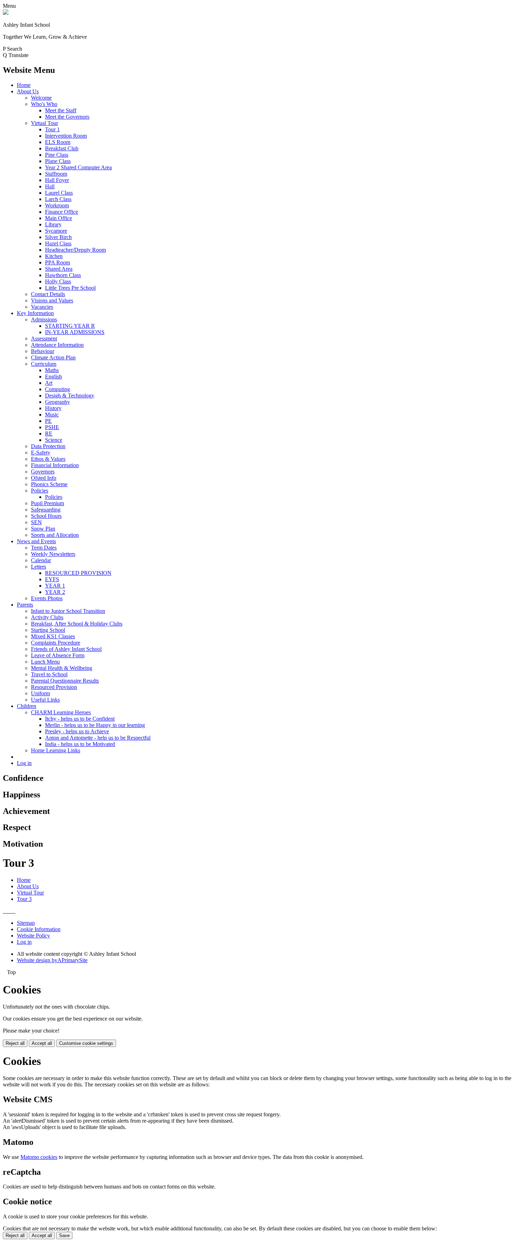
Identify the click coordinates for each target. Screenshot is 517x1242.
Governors (43, 472)
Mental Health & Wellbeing (61, 668)
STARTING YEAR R (70, 326)
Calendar (41, 560)
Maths (52, 370)
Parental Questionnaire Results (65, 681)
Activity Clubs (47, 617)
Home (24, 85)
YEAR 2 (55, 592)
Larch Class (58, 199)
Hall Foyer (57, 180)
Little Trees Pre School (70, 288)
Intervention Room (66, 136)
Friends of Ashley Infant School (66, 649)
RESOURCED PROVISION (78, 573)
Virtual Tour (44, 123)
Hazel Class (58, 243)
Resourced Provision (54, 687)
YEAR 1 (55, 586)
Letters (38, 567)
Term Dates (44, 548)
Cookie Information (38, 929)
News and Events (36, 541)
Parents (25, 605)
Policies (39, 491)
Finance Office (61, 212)
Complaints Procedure (55, 643)
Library (53, 224)
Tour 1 (52, 129)
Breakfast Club (61, 148)
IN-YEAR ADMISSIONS (74, 332)
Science (53, 440)
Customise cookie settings (86, 1043)
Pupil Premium (47, 503)
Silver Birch (58, 237)
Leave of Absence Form (57, 655)
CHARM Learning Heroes (61, 712)
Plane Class (58, 161)
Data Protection (48, 446)
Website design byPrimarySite (52, 960)
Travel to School (49, 674)
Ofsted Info (43, 478)
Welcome (41, 98)
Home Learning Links (55, 750)
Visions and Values (52, 300)
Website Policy (33, 936)
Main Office (58, 218)
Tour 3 (24, 899)
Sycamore (56, 231)
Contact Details (48, 294)
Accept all (42, 1043)
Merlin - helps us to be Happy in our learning (95, 725)
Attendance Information (57, 345)
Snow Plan (43, 529)
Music (52, 415)
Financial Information (55, 465)
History (53, 408)
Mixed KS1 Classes (53, 636)
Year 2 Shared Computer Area (78, 167)
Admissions (44, 319)
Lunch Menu (45, 662)
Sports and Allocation (55, 535)
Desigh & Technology (69, 396)
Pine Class (56, 155)
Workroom (57, 205)
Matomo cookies (38, 1157)
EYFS (52, 579)
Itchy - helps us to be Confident (80, 719)
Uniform (40, 693)
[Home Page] (5, 13)
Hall (50, 186)
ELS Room (57, 142)
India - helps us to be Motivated (80, 744)
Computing (57, 389)
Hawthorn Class (63, 275)
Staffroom (56, 174)
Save (64, 1235)
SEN (36, 522)
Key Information (35, 313)
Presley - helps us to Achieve (77, 731)
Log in (24, 763)
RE (48, 434)
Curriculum (43, 364)
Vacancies (42, 307)
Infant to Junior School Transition (68, 611)
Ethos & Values (48, 459)
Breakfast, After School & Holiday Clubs (76, 624)
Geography (57, 402)
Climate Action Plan (53, 357)
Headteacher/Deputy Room (75, 250)
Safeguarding (45, 510)
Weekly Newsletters (53, 554)
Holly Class (58, 281)
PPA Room (57, 262)
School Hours (46, 516)
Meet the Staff (60, 110)
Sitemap (26, 923)
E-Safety (40, 453)
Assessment (44, 338)
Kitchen (54, 256)
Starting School (48, 630)
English (53, 377)
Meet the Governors (67, 117)
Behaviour (42, 351)
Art (48, 383)
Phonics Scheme (49, 484)
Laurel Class (59, 193)
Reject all (15, 1043)
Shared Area (58, 269)
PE (48, 421)
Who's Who (44, 104)
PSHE (52, 427)
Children (26, 706)
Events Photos (47, 598)
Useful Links (45, 700)
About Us (28, 91)
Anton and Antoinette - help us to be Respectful (98, 738)
